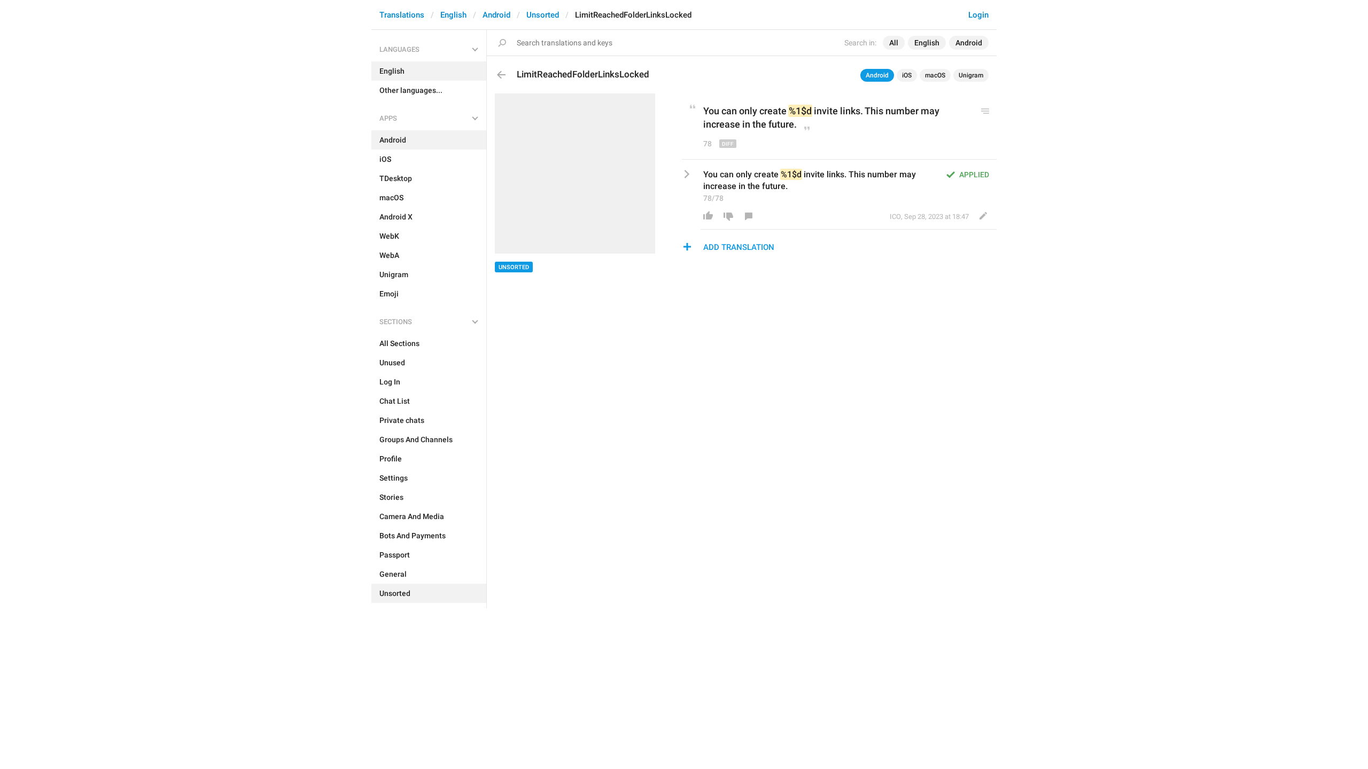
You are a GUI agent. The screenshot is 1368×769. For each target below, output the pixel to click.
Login (978, 15)
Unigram (971, 75)
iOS (907, 75)
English (453, 15)
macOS (935, 75)
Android (496, 15)
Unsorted (542, 15)
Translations (401, 15)
